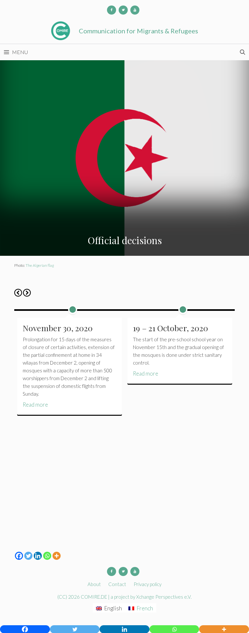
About (94, 584)
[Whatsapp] (47, 556)
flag (50, 265)
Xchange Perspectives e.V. (164, 597)
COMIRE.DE (94, 597)
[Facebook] (111, 10)
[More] (57, 556)
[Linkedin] (38, 556)
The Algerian (36, 265)
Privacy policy (147, 584)
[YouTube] (134, 10)
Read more (35, 404)
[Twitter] (123, 10)
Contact (117, 584)
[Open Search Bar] (242, 52)
